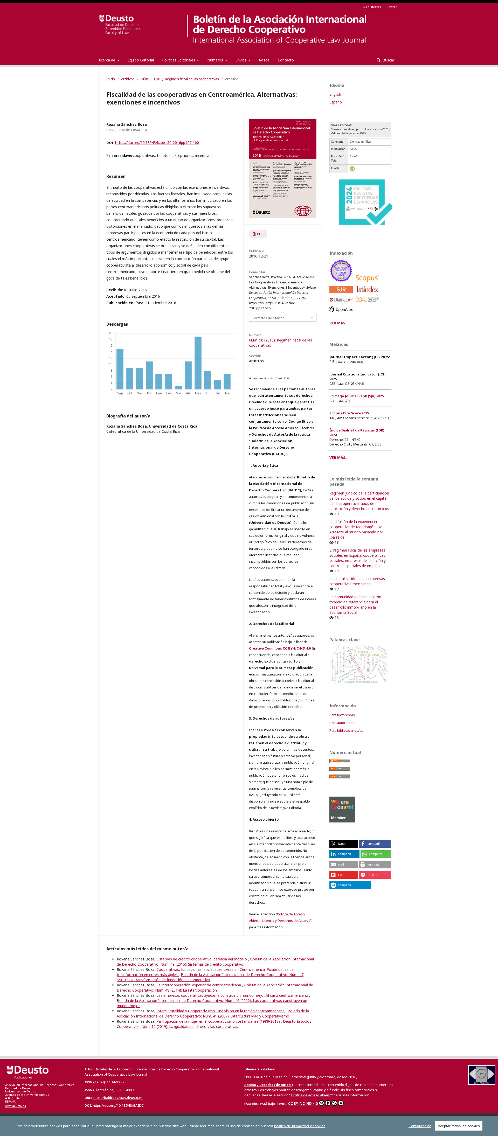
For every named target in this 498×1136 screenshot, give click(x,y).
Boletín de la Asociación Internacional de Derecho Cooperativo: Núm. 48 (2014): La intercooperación (215, 987)
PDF (259, 234)
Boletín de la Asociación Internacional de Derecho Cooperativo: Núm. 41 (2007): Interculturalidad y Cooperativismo (213, 1013)
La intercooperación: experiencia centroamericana (199, 984)
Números (215, 60)
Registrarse (372, 7)
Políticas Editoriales (179, 60)
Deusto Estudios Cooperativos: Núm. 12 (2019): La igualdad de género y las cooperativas (214, 1024)
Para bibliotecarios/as (346, 730)
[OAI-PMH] (481, 1083)
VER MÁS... (338, 322)
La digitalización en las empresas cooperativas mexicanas (357, 581)
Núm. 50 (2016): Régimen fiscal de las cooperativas (180, 78)
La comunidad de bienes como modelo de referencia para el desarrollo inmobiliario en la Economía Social (355, 604)
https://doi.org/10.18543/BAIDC (118, 1105)
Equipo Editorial (141, 60)
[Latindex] (368, 294)
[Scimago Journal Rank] (342, 294)
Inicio (110, 78)
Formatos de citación (269, 318)
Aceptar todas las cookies (459, 1126)
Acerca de (107, 60)
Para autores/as (341, 722)
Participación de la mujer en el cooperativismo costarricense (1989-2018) (218, 1021)
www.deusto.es (15, 1106)
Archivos (128, 78)
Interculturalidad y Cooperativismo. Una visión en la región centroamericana (221, 1010)
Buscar (388, 60)
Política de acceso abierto (311, 1095)
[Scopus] (368, 283)
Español (336, 102)
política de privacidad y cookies (299, 1126)
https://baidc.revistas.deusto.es (118, 1097)
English (335, 94)
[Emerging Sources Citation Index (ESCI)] (342, 283)
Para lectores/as (342, 715)
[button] (343, 844)
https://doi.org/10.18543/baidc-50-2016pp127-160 (157, 142)
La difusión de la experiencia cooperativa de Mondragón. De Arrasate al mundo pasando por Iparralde (356, 529)
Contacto (286, 60)
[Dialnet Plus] (342, 303)
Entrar (392, 7)
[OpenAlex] (342, 313)
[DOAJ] (368, 303)
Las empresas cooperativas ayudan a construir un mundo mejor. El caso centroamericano (232, 995)
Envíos (241, 60)
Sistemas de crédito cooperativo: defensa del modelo (202, 959)
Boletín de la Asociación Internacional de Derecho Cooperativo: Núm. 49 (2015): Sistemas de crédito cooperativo (215, 962)
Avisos (264, 60)
